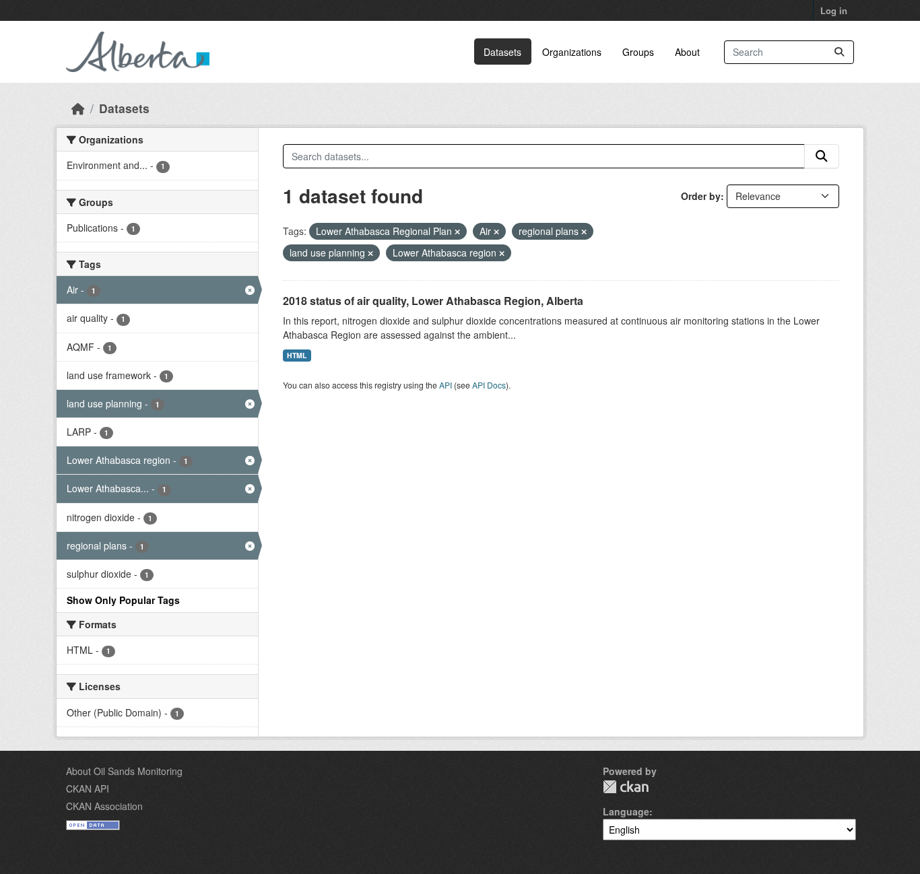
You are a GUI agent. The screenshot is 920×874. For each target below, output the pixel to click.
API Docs (489, 385)
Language (626, 811)
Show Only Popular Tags (123, 600)
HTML (296, 355)
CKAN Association (104, 806)
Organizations (571, 52)
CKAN (626, 787)
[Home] (78, 108)
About (687, 52)
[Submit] (839, 52)
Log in (833, 10)
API (445, 385)
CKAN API (87, 788)
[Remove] (457, 231)
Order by (701, 196)
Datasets (502, 52)
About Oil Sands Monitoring (124, 771)
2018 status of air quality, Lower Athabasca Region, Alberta (433, 300)
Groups (638, 52)
